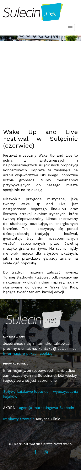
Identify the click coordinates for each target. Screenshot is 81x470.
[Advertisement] (40, 81)
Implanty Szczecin (19, 419)
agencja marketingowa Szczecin (46, 408)
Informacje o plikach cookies (27, 353)
